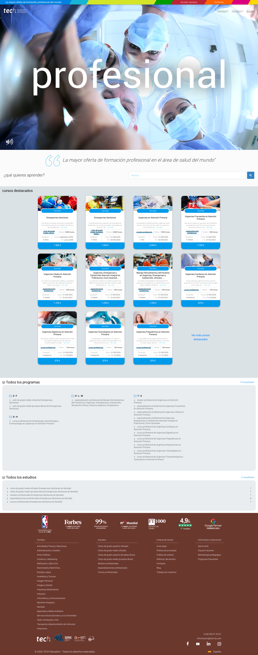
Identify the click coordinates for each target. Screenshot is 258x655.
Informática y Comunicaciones (51, 598)
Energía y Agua (44, 572)
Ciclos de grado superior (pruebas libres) (116, 555)
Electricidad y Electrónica (48, 568)
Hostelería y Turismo (46, 576)
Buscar (250, 10)
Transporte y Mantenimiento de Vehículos (56, 624)
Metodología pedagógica (209, 555)
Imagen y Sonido (44, 585)
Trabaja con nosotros (166, 572)
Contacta (219, 2)
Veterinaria (42, 628)
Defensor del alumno (166, 559)
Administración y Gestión (48, 550)
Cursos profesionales (108, 572)
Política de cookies (165, 555)
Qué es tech (203, 546)
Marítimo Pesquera (46, 602)
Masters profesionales (108, 563)
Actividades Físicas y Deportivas (52, 546)
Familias (221, 10)
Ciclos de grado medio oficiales (112, 550)
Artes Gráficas (43, 555)
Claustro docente (206, 550)
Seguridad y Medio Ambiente (50, 611)
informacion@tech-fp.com (209, 638)
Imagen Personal (45, 581)
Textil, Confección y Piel (47, 620)
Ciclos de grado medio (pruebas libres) (115, 559)
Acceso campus (189, 2)
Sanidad (41, 607)
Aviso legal (161, 546)
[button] (7, 77)
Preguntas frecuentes (208, 559)
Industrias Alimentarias (48, 589)
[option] (129, 77)
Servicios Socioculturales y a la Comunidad (56, 615)
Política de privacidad (166, 550)
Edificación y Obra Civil (47, 563)
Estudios (236, 10)
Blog (159, 568)
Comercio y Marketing (47, 559)
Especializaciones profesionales (112, 568)
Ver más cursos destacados (200, 337)
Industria (41, 594)
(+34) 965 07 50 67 (212, 634)
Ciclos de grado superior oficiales (113, 546)
